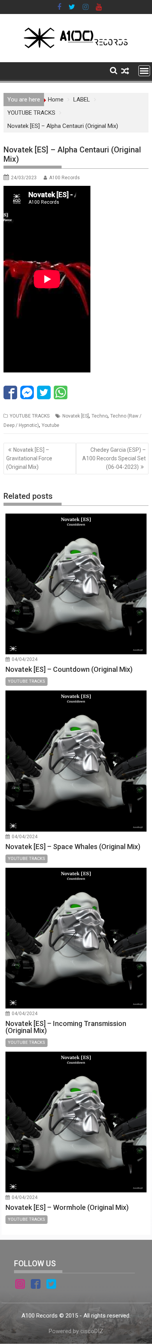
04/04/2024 (24, 659)
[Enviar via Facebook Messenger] (27, 392)
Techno (100, 416)
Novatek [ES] (75, 416)
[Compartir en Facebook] (10, 392)
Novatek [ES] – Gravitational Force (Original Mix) (29, 458)
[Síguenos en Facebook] (36, 1285)
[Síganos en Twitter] (51, 1285)
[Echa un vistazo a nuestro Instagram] (20, 1285)
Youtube (50, 425)
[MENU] (144, 70)
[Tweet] (44, 392)
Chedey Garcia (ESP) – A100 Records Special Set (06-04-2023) (114, 458)
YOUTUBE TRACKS (29, 416)
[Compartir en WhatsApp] (60, 392)
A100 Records (64, 177)
